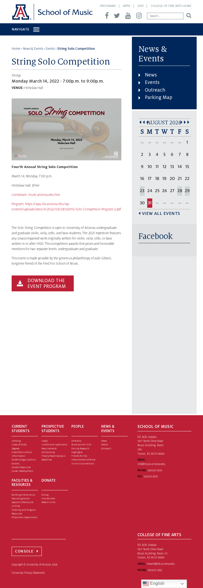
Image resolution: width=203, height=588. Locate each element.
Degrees (15, 448)
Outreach (155, 90)
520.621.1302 (154, 570)
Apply (127, 5)
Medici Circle (48, 502)
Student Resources (21, 467)
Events (152, 82)
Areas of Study (19, 444)
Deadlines (46, 459)
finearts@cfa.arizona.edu (161, 563)
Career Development (22, 471)
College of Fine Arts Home (171, 5)
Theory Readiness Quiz (53, 456)
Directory (76, 441)
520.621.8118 (151, 476)
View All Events (161, 213)
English (156, 583)
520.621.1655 (154, 470)
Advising (16, 441)
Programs (108, 5)
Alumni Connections (82, 463)
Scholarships (48, 452)
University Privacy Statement (28, 572)
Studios (15, 463)
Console (24, 551)
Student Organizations (24, 459)
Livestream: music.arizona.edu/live (36, 195)
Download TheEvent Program (46, 283)
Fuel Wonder (48, 498)
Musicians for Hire (81, 444)
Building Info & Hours (23, 495)
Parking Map (158, 97)
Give (140, 5)
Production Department (24, 517)
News (151, 75)
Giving (44, 495)
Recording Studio (21, 498)
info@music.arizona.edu (151, 464)
